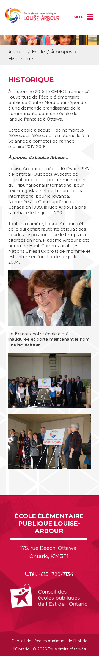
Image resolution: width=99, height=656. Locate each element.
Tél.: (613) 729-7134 (51, 574)
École (38, 51)
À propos (62, 51)
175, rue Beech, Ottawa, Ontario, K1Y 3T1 (49, 552)
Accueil (17, 51)
